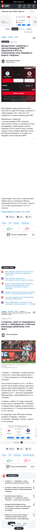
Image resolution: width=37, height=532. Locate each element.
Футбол (11, 37)
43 (33, 488)
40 (33, 497)
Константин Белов (13, 60)
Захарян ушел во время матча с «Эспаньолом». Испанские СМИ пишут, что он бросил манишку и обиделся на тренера (18, 507)
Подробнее (21, 526)
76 (33, 482)
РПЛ (16, 37)
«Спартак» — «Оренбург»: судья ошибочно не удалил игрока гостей (17, 482)
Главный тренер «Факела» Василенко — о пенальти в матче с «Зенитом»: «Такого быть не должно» (18, 498)
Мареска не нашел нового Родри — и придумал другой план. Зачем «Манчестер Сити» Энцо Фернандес (17, 517)
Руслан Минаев (12, 334)
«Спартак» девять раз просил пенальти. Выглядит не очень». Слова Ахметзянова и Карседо (18, 489)
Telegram (11, 217)
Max (30, 217)
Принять (18, 528)
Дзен (21, 217)
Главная (4, 37)
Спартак (9, 433)
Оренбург (28, 433)
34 (33, 505)
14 (33, 516)
